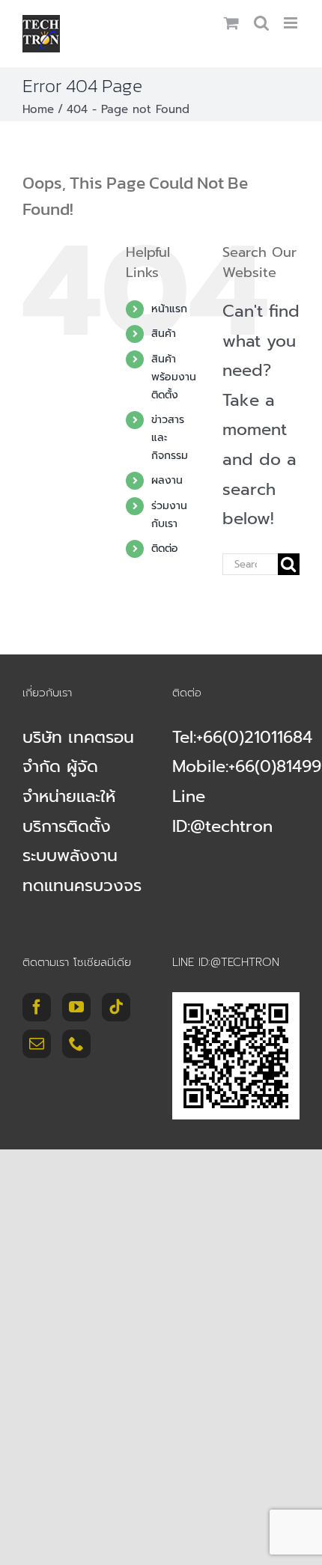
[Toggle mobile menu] (292, 23)
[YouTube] (76, 1007)
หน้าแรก (169, 309)
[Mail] (36, 1044)
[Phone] (76, 1044)
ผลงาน (167, 480)
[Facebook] (36, 1007)
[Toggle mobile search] (261, 23)
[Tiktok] (116, 1007)
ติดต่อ (164, 548)
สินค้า (163, 333)
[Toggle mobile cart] (231, 23)
